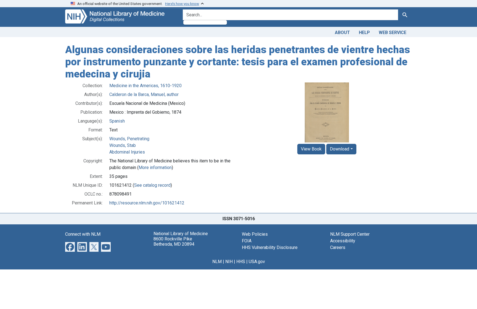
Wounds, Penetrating (129, 138)
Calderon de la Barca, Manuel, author (144, 94)
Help (364, 32)
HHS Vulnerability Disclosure (270, 247)
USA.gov (257, 261)
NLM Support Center (350, 234)
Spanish (117, 121)
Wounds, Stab (122, 145)
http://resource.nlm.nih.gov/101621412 (146, 203)
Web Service (392, 32)
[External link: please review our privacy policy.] (70, 246)
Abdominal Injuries (127, 152)
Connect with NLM (82, 234)
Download (339, 149)
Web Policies (255, 234)
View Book (311, 149)
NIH (229, 261)
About (342, 32)
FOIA (246, 240)
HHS (240, 261)
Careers (337, 247)
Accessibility (342, 240)
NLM (217, 261)
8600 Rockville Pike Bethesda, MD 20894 (173, 241)
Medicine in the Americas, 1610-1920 (145, 85)
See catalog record (152, 185)
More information (155, 167)
